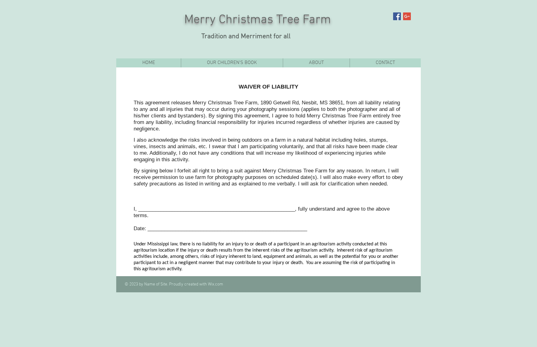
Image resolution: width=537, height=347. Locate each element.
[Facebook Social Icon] (397, 16)
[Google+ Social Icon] (407, 16)
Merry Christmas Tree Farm (257, 19)
